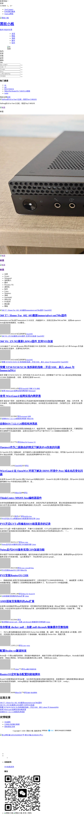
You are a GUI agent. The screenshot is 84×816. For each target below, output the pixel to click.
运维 (29, 416)
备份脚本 (34, 692)
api (5, 87)
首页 (13, 34)
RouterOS (32, 594)
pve (23, 542)
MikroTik (30, 419)
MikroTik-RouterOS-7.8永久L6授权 (17, 91)
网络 (13, 36)
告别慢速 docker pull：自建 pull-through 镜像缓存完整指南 (34, 627)
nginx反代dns (29, 568)
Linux (38, 518)
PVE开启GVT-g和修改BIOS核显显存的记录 (25, 523)
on (5, 85)
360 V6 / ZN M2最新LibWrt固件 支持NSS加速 (26, 341)
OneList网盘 (8, 14)
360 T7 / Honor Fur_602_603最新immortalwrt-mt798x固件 (33, 315)
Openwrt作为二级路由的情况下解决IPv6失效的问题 (30, 447)
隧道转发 (33, 669)
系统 (13, 38)
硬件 (13, 40)
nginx (28, 645)
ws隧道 (27, 669)
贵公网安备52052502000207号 (13, 735)
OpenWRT (48, 310)
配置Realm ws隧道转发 (13, 650)
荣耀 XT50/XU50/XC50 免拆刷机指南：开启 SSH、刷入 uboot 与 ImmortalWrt (29, 707)
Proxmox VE (31, 442)
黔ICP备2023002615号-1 (34, 735)
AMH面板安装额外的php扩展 (17, 601)
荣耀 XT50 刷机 (34, 388)
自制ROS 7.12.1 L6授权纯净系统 (18, 423)
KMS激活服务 (9, 11)
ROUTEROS (9, 89)
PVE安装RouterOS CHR (14, 575)
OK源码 (7, 722)
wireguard (24, 416)
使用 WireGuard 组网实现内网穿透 (20, 396)
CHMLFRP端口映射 (12, 724)
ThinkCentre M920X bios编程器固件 (21, 497)
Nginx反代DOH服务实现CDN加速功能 (22, 549)
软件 (13, 43)
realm (6, 93)
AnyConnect (8, 9)
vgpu (26, 542)
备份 (29, 692)
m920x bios (28, 516)
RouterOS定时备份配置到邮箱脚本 (20, 674)
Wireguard (31, 391)
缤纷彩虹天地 (9, 726)
